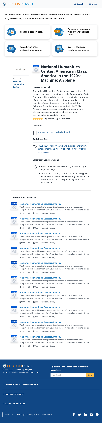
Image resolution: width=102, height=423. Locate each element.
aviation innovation (77, 145)
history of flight (81, 148)
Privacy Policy (33, 414)
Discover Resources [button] (14, 394)
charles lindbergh (62, 132)
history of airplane (46, 148)
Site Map (21, 414)
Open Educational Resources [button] (21, 384)
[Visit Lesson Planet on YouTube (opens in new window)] (91, 414)
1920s (40, 145)
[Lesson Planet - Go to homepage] (19, 4)
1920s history (50, 145)
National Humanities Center (18, 84)
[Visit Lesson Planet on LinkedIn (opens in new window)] (85, 414)
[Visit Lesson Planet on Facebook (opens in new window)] (73, 414)
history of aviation (64, 148)
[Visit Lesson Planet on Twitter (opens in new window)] (79, 414)
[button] (93, 4)
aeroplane (62, 145)
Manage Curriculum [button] (15, 404)
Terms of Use (47, 414)
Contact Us (8, 414)
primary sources (45, 132)
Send (90, 375)
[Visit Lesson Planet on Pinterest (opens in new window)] (97, 414)
